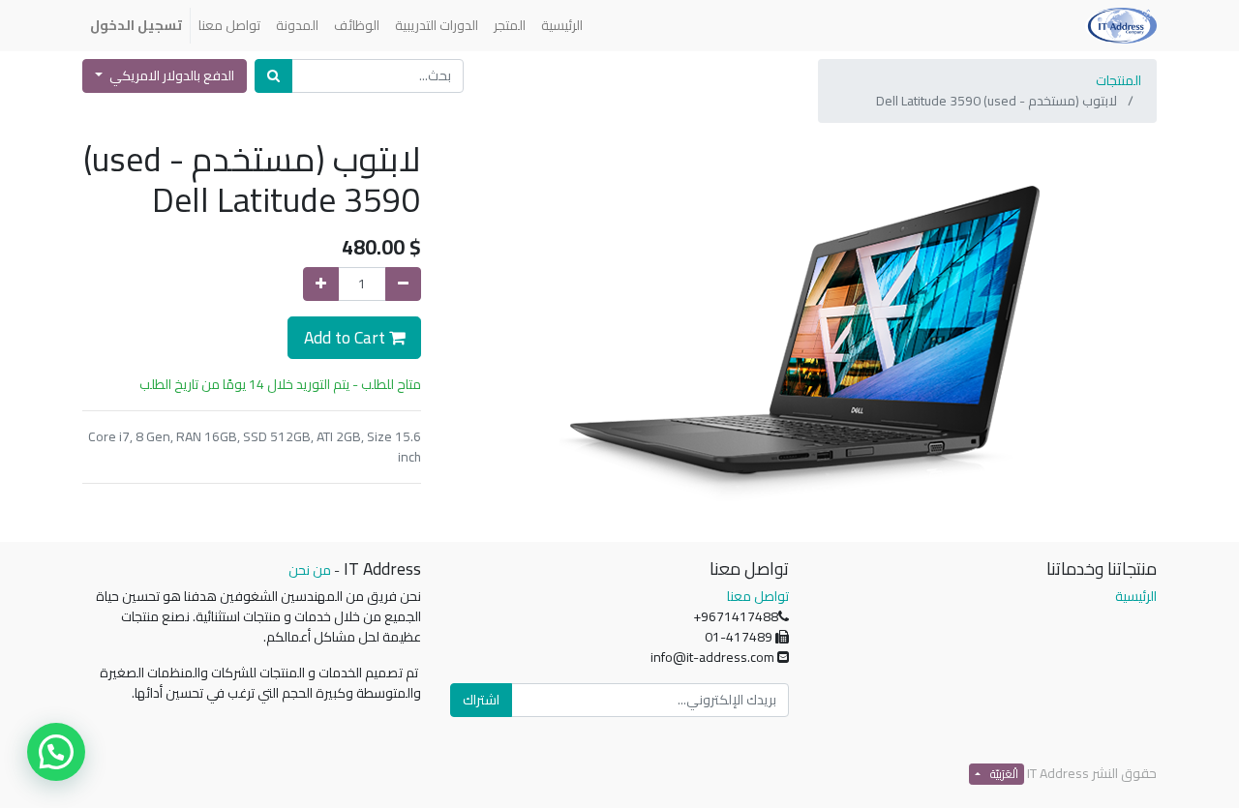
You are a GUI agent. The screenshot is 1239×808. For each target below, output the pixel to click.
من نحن (309, 570)
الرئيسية (1136, 596)
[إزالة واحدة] (403, 284)
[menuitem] (561, 26)
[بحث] (273, 76)
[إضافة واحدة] (321, 284)
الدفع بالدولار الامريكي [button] (170, 75)
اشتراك (481, 699)
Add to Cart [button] (346, 337)
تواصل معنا (758, 596)
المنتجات (1118, 80)
